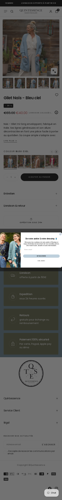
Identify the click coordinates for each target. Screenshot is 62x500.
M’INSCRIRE (41, 256)
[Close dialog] (60, 234)
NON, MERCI (41, 260)
